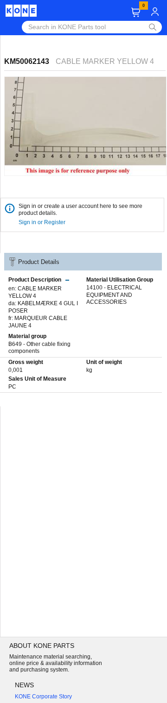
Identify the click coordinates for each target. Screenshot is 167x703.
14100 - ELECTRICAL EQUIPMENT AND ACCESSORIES (114, 294)
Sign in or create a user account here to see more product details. (80, 209)
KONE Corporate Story (43, 696)
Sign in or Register (43, 222)
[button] (135, 12)
